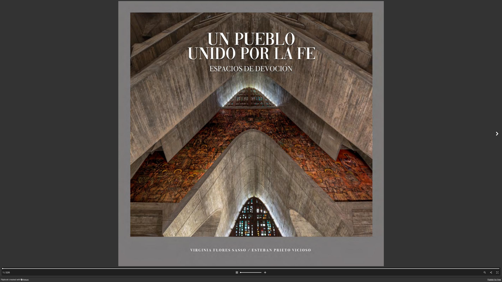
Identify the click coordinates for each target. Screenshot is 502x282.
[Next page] (497, 138)
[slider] (251, 272)
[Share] (491, 272)
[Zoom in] (265, 272)
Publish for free (494, 279)
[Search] (484, 272)
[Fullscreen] (497, 272)
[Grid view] (236, 272)
